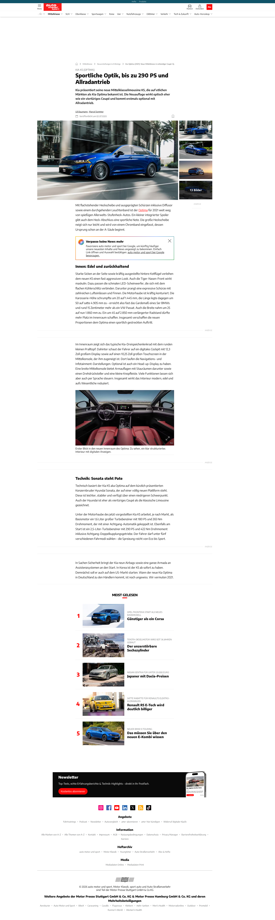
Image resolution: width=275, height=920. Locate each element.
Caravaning (93, 905)
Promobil (203, 905)
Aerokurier (45, 905)
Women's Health (134, 910)
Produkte (142, 1)
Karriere (125, 838)
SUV (68, 14)
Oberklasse (80, 14)
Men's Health (159, 905)
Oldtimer (151, 14)
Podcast (83, 821)
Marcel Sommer (96, 111)
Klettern (129, 905)
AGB (115, 834)
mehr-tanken (143, 905)
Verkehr (164, 14)
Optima (143, 210)
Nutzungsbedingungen (132, 834)
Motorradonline (176, 905)
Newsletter (96, 821)
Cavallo (105, 905)
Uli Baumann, (81, 111)
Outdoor (191, 905)
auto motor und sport (89, 851)
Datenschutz (153, 834)
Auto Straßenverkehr (145, 851)
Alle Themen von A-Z (74, 834)
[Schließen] (169, 240)
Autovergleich (111, 821)
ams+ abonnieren (129, 821)
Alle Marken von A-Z (51, 834)
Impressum (104, 834)
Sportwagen (97, 14)
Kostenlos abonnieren (73, 791)
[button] (107, 160)
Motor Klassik (110, 851)
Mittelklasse (54, 14)
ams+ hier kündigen (150, 821)
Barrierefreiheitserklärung (193, 834)
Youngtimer (125, 851)
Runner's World (115, 910)
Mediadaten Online (115, 864)
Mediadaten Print (135, 864)
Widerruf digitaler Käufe (175, 821)
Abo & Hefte (164, 851)
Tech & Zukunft (181, 14)
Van (119, 14)
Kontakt (92, 834)
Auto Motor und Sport (64, 905)
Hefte (134, 1)
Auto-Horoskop (202, 14)
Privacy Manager (170, 834)
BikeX (81, 905)
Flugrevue (117, 905)
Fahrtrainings (69, 821)
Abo (209, 7)
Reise (111, 14)
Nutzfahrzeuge (134, 14)
